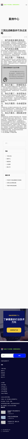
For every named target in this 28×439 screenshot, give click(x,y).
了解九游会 (9, 156)
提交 (20, 355)
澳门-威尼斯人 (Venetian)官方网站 (8, 405)
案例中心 (9, 158)
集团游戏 (9, 161)
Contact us (14, 330)
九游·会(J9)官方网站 (5, 397)
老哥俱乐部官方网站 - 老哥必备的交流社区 (10, 403)
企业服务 (9, 164)
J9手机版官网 (4, 389)
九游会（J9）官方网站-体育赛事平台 (9, 399)
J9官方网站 (3, 384)
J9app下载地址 (4, 393)
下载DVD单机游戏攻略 (11, 185)
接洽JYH (8, 167)
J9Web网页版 (4, 391)
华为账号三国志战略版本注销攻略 (14, 180)
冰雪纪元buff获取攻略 (11, 182)
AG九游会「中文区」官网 (6, 401)
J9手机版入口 (4, 387)
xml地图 (3, 382)
